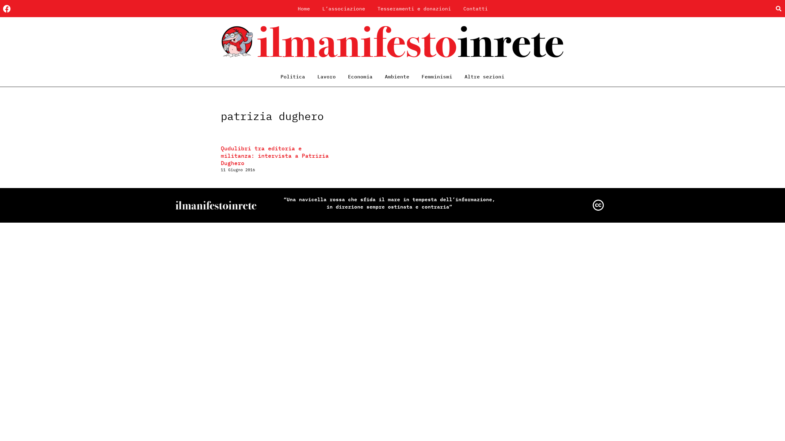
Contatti (475, 9)
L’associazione (343, 9)
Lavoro (326, 77)
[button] (778, 9)
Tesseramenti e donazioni (414, 9)
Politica (293, 77)
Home (304, 9)
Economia (360, 77)
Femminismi (437, 77)
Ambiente (397, 77)
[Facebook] (7, 8)
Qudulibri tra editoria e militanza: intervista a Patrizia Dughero (275, 156)
